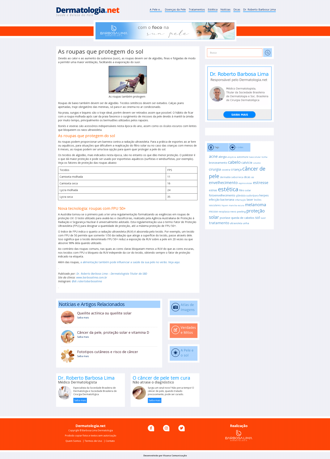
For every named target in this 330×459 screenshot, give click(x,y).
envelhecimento (223, 182)
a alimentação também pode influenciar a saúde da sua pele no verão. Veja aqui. (130, 262)
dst (252, 177)
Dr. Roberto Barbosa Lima (259, 9)
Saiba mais (83, 317)
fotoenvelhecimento (222, 195)
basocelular (255, 157)
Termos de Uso (94, 441)
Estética (213, 9)
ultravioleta (236, 223)
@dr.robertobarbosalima (87, 281)
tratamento (219, 222)
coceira (226, 169)
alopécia (231, 157)
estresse (260, 182)
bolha (264, 157)
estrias (213, 190)
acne (213, 156)
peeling (241, 211)
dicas (247, 177)
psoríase (225, 218)
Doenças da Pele (175, 9)
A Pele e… (156, 9)
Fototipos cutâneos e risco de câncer (107, 351)
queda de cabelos (242, 218)
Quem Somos (74, 441)
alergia (222, 157)
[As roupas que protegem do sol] (128, 79)
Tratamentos (197, 9)
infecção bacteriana (221, 199)
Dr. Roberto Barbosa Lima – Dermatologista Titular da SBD (111, 273)
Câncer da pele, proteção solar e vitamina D (113, 332)
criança (236, 169)
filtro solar (245, 190)
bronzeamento (218, 162)
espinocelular (245, 183)
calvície (246, 162)
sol (257, 217)
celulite (257, 163)
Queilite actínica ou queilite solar (104, 313)
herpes (264, 195)
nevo (233, 211)
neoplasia (224, 211)
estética (228, 189)
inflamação (240, 200)
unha (246, 223)
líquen (225, 205)
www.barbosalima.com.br (91, 277)
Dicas (236, 9)
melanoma (255, 205)
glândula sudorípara (247, 195)
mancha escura (236, 205)
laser (250, 199)
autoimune (242, 156)
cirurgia (215, 169)
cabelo (234, 162)
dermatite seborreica (231, 177)
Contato (110, 441)
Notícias (225, 9)
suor (263, 217)
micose (213, 211)
